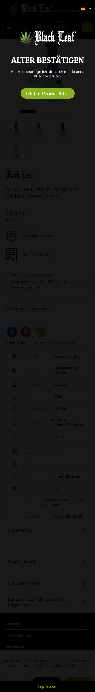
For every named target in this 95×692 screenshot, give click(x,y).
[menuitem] (84, 4)
